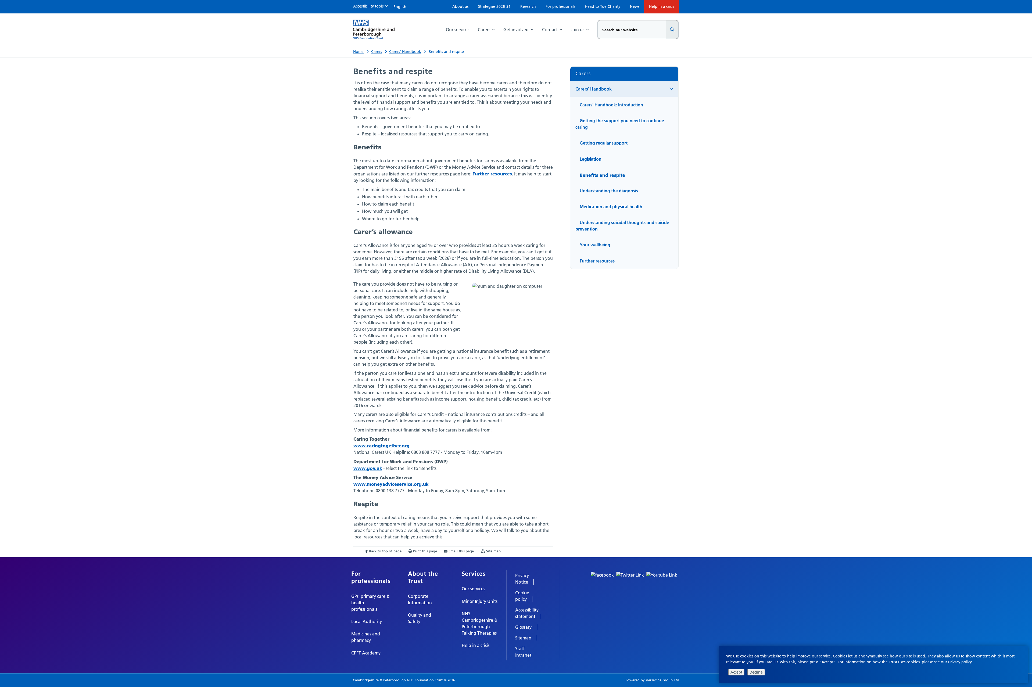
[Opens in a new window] (602, 574)
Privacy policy (960, 662)
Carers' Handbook (405, 51)
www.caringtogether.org (381, 445)
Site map (493, 551)
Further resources (492, 173)
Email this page (461, 551)
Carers (376, 51)
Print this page (425, 551)
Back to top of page (385, 551)
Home (358, 51)
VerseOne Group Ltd (662, 680)
